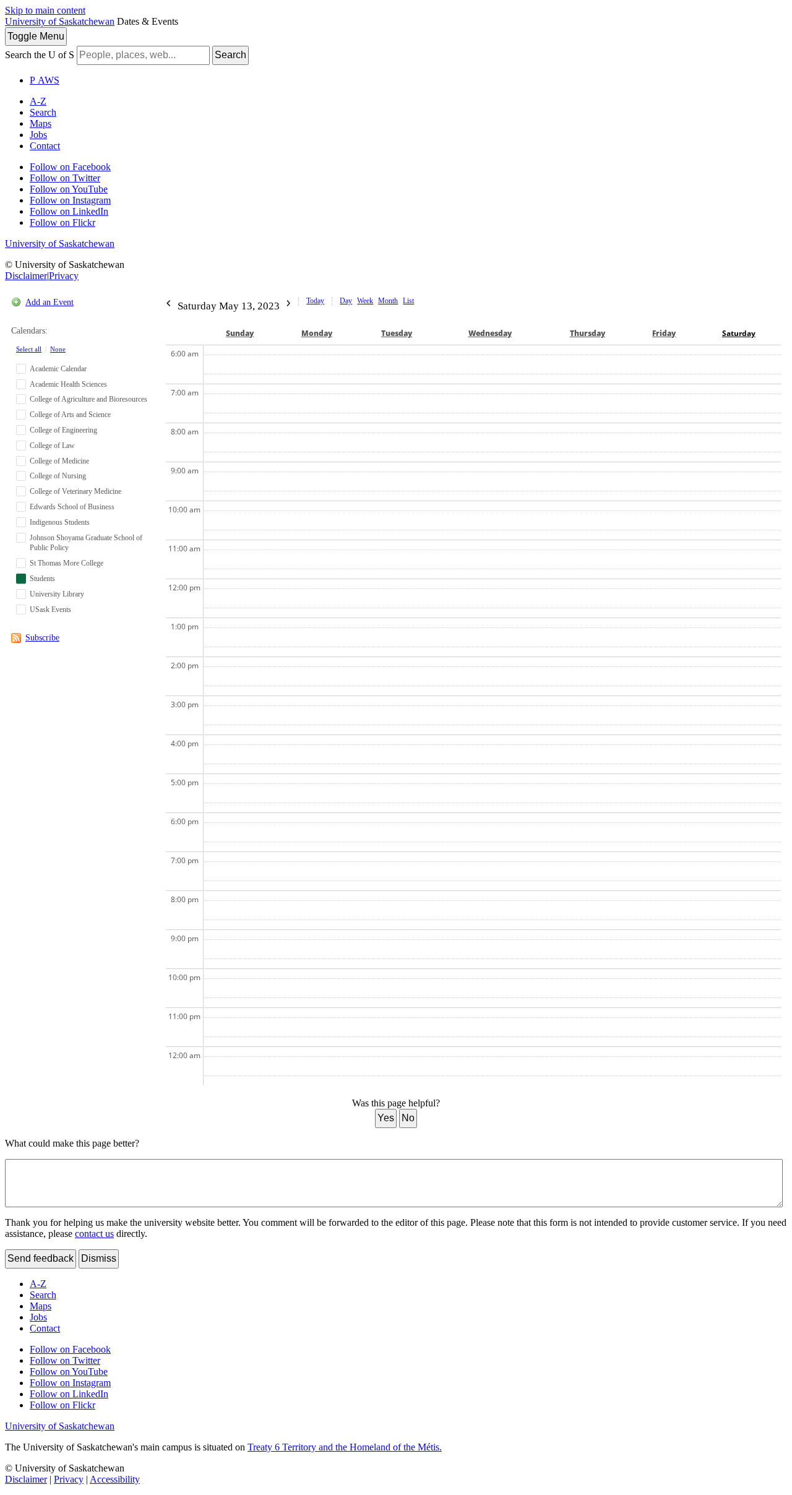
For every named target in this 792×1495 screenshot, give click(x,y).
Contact (45, 145)
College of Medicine (59, 461)
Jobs (38, 134)
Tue (396, 333)
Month (388, 300)
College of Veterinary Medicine (75, 491)
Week (365, 300)
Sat (738, 333)
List (408, 300)
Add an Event (49, 302)
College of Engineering (63, 430)
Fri (664, 333)
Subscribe (42, 637)
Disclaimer (26, 275)
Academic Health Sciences (68, 384)
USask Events (50, 609)
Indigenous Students (60, 522)
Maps (40, 123)
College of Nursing (58, 476)
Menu (35, 36)
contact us (94, 1233)
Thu (587, 333)
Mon (316, 333)
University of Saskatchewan (59, 21)
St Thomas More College (66, 563)
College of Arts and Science (70, 414)
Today (315, 300)
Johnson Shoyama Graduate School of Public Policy (86, 543)
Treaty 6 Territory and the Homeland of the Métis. (345, 1447)
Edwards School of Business (72, 506)
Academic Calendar (58, 368)
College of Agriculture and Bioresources (88, 399)
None (58, 349)
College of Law (52, 445)
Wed (490, 333)
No (408, 1118)
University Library (57, 594)
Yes (385, 1118)
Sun (240, 333)
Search (230, 55)
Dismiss (98, 1258)
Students (42, 578)
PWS (44, 80)
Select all (28, 349)
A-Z (38, 101)
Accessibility (115, 1479)
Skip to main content (45, 10)
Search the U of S (39, 55)
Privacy (64, 275)
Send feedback (40, 1258)
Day (346, 300)
